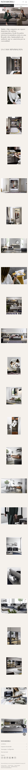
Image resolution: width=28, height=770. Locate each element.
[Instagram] (5, 758)
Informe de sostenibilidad (6, 767)
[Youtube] (12, 758)
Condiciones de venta (5, 766)
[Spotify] (15, 758)
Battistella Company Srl (20, 763)
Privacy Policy (4, 765)
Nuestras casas (7, 5)
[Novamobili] (7, 2)
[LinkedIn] (10, 758)
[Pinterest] (7, 758)
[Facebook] (2, 758)
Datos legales (17, 765)
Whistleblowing (14, 766)
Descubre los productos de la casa (21, 5)
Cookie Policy (10, 765)
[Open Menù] (26, 2)
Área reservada (4, 752)
